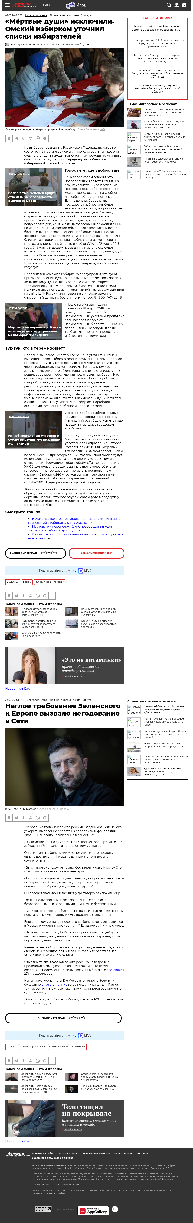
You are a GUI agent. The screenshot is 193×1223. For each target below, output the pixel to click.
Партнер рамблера (65, 1209)
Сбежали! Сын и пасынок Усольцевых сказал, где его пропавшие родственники (166, 759)
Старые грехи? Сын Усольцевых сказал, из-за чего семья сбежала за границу (165, 174)
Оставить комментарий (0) (96, 553)
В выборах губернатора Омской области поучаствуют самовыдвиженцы (40, 611)
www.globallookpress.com (53, 808)
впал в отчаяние (54, 984)
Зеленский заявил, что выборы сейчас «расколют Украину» (99, 1087)
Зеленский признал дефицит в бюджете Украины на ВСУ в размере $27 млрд (157, 73)
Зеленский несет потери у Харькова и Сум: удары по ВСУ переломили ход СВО (39, 1089)
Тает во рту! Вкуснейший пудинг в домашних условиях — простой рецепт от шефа (164, 112)
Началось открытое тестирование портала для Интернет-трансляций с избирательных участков (75, 520)
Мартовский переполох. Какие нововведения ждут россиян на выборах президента (70, 528)
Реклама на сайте (42, 1153)
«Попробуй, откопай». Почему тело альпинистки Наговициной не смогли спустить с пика (164, 124)
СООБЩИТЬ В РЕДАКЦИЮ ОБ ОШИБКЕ (52, 1158)
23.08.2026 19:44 (14, 700)
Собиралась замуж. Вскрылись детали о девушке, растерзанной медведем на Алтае (163, 149)
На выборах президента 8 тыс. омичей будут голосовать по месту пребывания (39, 623)
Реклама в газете (68, 1153)
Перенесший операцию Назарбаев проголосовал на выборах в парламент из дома (157, 58)
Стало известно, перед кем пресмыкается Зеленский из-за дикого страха (99, 1077)
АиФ (102, 129)
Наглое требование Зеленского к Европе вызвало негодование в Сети (158, 28)
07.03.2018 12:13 (13, 15)
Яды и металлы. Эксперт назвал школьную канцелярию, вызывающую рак (162, 771)
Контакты (142, 1153)
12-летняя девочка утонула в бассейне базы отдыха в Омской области (157, 88)
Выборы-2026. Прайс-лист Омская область (107, 1153)
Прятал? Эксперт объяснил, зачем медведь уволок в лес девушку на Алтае (164, 721)
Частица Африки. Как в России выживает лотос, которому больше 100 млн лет (164, 136)
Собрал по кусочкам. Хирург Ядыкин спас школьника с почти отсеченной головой (165, 734)
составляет (115, 970)
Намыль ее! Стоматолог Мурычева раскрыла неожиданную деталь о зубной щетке (164, 709)
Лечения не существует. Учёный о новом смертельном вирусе (163, 160)
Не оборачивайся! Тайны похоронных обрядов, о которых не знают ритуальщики (157, 43)
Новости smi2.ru (17, 688)
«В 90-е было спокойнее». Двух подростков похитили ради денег (163, 745)
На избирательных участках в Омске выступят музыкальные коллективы (98, 611)
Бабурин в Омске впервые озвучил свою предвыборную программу (98, 623)
